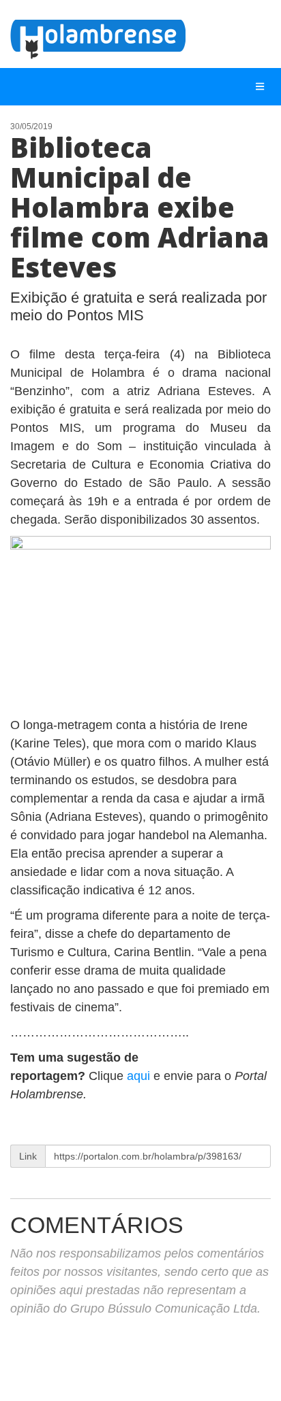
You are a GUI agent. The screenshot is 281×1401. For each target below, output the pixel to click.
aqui (140, 1076)
